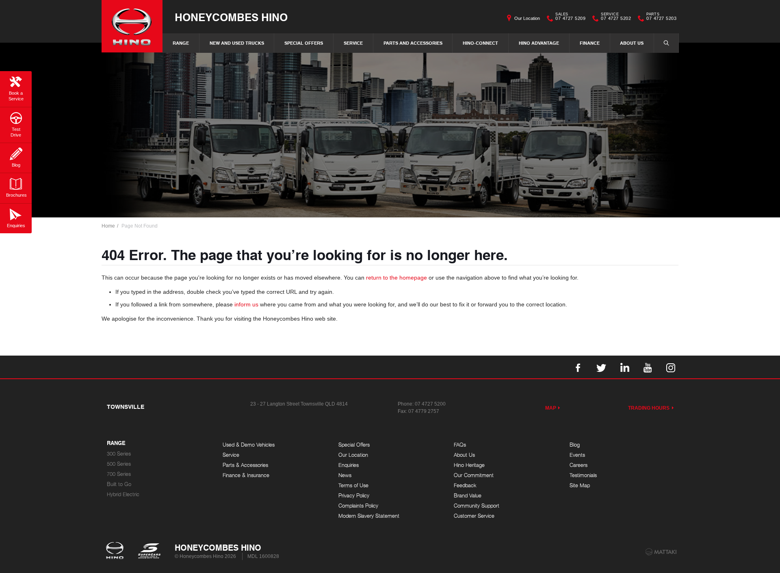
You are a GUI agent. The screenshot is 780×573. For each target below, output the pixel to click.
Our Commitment (474, 475)
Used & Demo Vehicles (249, 445)
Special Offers (303, 43)
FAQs (460, 445)
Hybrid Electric (123, 494)
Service (353, 43)
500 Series (119, 464)
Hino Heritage (469, 465)
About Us (632, 43)
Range (181, 43)
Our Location (527, 18)
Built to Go (119, 484)
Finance (590, 43)
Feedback (465, 485)
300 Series (119, 454)
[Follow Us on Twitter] (601, 367)
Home (108, 226)
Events (577, 455)
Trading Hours (649, 408)
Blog (575, 445)
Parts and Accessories (413, 43)
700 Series (119, 474)
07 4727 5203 (661, 17)
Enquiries (348, 465)
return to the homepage (396, 277)
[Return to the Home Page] (116, 551)
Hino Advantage (539, 43)
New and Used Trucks (237, 43)
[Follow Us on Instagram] (670, 367)
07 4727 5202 (616, 17)
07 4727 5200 (430, 404)
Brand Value (467, 496)
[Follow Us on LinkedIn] (624, 367)
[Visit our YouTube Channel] (647, 367)
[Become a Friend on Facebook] (578, 367)
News (344, 475)
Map (550, 408)
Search (666, 43)
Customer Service (474, 516)
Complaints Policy (358, 506)
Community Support (476, 506)
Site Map (580, 485)
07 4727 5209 (570, 17)
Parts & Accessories (245, 465)
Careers (578, 465)
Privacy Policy (353, 496)
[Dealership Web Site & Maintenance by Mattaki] (661, 551)
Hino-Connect (480, 43)
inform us (246, 304)
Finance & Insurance (246, 475)
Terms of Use (353, 485)
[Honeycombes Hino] (132, 26)
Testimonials (583, 475)
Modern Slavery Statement (368, 516)
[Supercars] (148, 551)
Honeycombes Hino (231, 17)
